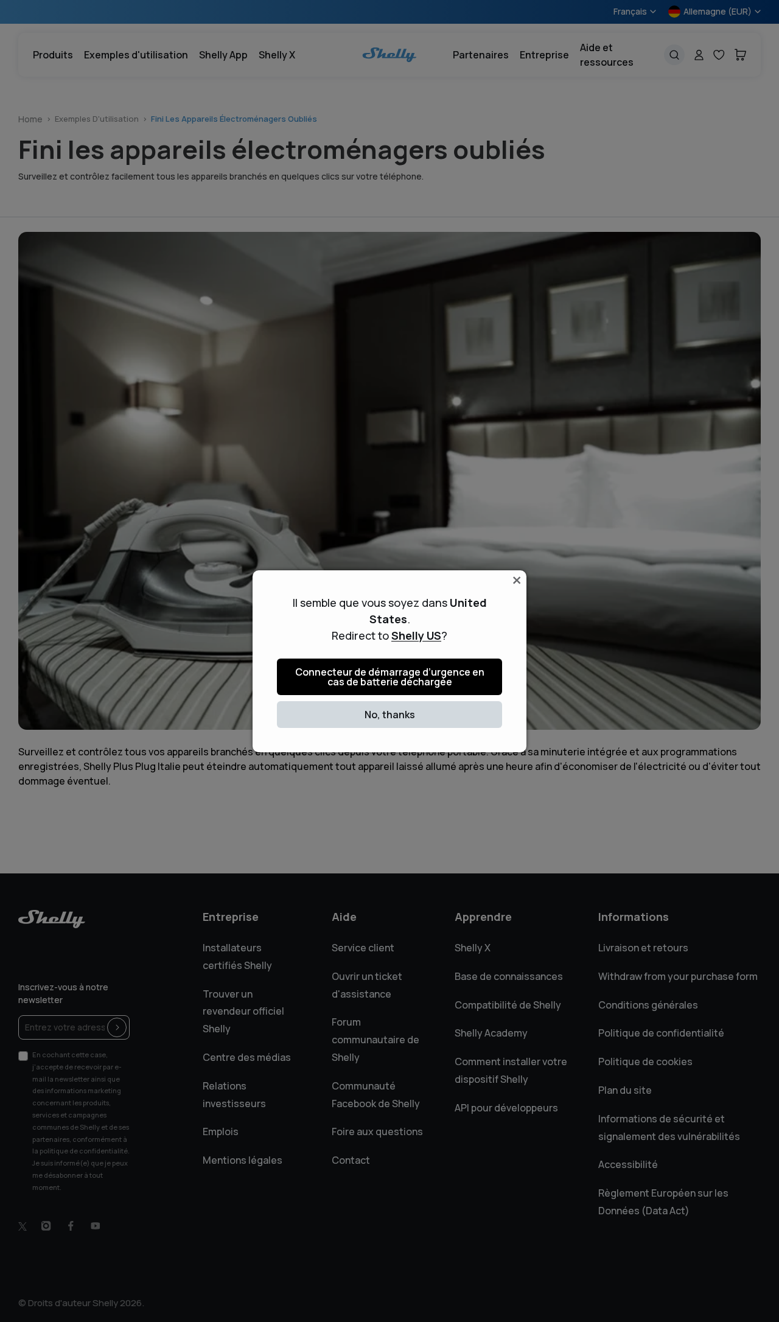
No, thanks (390, 714)
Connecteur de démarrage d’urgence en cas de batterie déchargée (389, 676)
